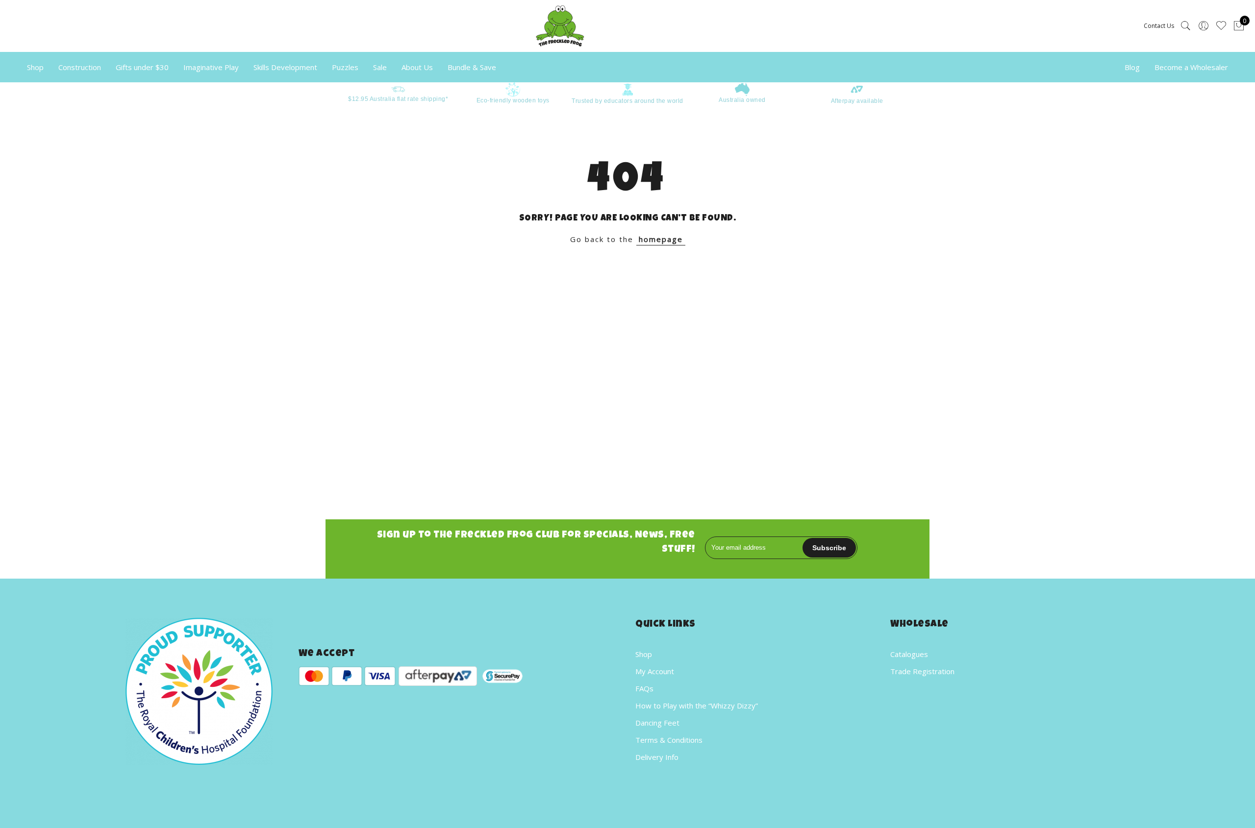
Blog (1132, 67)
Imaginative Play (211, 67)
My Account (654, 671)
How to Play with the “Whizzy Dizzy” (696, 705)
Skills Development (285, 67)
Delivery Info (656, 757)
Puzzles (345, 67)
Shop (35, 67)
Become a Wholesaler (1191, 67)
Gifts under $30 (142, 67)
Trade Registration (922, 671)
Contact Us (1159, 26)
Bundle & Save (472, 67)
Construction (79, 67)
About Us (417, 67)
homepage (661, 239)
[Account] (1203, 26)
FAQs (644, 688)
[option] (398, 92)
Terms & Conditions (669, 740)
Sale (380, 67)
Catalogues (909, 654)
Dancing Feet (657, 723)
